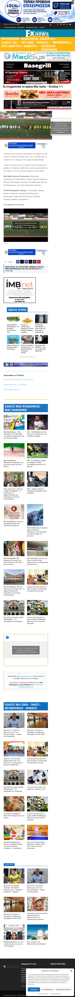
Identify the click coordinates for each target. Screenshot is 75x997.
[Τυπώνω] (34, 262)
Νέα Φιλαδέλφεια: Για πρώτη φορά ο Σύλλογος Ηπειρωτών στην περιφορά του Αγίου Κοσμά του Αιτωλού (37, 532)
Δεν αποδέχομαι (47, 989)
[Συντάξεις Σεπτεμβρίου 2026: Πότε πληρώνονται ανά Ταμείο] (14, 803)
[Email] (30, 262)
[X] (67, 24)
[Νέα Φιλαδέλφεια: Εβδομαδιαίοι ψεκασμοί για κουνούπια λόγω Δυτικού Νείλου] (14, 450)
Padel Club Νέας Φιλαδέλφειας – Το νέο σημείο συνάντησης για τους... (13, 328)
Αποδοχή (34, 989)
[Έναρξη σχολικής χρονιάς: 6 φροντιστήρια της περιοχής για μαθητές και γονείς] (37, 577)
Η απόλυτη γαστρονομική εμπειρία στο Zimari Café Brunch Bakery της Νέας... (27, 328)
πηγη (5, 243)
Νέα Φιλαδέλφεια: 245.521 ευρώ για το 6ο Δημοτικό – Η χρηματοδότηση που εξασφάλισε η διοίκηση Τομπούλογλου (14, 591)
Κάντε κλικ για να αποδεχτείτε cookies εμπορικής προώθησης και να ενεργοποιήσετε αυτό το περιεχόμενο (26, 225)
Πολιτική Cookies (42, 993)
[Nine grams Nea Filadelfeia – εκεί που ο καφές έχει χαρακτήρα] (41, 339)
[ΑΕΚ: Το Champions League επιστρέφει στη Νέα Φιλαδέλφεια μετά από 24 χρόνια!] (37, 450)
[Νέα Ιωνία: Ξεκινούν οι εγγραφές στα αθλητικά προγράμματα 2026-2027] (37, 720)
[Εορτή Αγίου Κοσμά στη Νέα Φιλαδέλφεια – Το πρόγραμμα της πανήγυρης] (14, 607)
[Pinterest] (39, 262)
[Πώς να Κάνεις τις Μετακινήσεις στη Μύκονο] (37, 932)
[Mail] (64, 24)
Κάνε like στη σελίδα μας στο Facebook (18, 379)
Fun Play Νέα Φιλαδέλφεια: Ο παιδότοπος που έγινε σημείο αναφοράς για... (40, 328)
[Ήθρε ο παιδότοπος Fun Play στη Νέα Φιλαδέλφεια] (13, 339)
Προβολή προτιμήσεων (63, 989)
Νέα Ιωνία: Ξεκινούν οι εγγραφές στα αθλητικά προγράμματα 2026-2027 (36, 732)
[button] (71, 971)
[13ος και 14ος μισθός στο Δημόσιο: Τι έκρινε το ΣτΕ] (37, 777)
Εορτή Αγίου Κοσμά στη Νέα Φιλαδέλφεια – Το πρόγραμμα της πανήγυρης (13, 619)
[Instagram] (61, 24)
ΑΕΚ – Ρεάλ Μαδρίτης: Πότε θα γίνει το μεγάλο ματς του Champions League (37, 434)
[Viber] (26, 262)
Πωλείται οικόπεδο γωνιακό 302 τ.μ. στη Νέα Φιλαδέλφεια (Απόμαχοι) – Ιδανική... (27, 349)
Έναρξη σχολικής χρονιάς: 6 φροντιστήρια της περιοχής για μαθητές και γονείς (37, 589)
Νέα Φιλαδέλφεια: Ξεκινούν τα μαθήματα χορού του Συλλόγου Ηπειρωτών (13, 523)
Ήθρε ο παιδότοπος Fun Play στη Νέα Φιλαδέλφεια (13, 347)
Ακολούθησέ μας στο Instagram (15, 384)
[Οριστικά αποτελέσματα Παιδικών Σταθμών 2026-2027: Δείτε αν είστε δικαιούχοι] (37, 832)
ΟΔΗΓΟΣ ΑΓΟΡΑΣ (17, 310)
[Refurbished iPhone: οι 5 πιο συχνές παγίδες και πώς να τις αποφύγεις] (14, 932)
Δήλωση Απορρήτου (55, 993)
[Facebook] (57, 24)
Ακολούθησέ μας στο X (12, 389)
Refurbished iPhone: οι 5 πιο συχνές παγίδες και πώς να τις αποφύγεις (13, 944)
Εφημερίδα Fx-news (26, 676)
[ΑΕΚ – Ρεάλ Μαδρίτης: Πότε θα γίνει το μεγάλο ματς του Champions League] (37, 422)
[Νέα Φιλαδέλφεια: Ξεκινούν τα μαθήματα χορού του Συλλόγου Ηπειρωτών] (14, 511)
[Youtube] (70, 24)
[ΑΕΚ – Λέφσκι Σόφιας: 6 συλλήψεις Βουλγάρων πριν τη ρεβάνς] (37, 479)
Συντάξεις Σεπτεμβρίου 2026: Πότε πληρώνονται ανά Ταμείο (14, 816)
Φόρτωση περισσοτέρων (26, 357)
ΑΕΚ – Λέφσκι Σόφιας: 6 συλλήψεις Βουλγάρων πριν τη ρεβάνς (37, 491)
